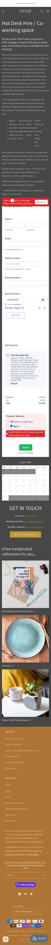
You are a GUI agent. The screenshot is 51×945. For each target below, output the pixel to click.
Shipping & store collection (16, 809)
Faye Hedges (33, 854)
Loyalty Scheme (11, 756)
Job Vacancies (11, 768)
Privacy (8, 791)
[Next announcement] (48, 3)
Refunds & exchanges (14, 803)
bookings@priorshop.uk (34, 521)
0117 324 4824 (30, 516)
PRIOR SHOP (15, 931)
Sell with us (10, 815)
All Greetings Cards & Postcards (17, 611)
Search (8, 785)
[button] (3, 11)
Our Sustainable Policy (14, 762)
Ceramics (6, 665)
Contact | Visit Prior (13, 744)
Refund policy (40, 931)
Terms (7, 797)
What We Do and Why (14, 738)
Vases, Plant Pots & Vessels (15, 720)
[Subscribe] (43, 875)
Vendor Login (10, 821)
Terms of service (26, 935)
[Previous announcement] (3, 3)
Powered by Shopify (26, 931)
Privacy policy (13, 935)
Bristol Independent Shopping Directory (22, 750)
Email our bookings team (25, 534)
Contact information (27, 939)
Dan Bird (19, 854)
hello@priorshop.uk (34, 527)
